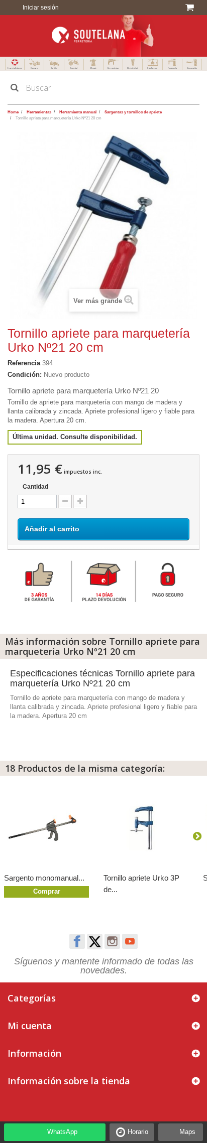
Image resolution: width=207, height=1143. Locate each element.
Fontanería (172, 68)
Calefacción (152, 68)
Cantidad (35, 486)
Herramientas (113, 68)
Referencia (24, 363)
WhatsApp (62, 1131)
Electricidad (132, 68)
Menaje (93, 68)
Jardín (54, 68)
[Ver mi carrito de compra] (191, 7)
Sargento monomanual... (44, 878)
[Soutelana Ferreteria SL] (103, 36)
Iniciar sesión (40, 7)
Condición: (25, 374)
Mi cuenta (30, 1026)
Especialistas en (15, 68)
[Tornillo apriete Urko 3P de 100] (148, 828)
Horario (138, 1131)
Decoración (192, 68)
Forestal (73, 68)
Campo (34, 68)
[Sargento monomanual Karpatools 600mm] (48, 828)
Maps (187, 1131)
